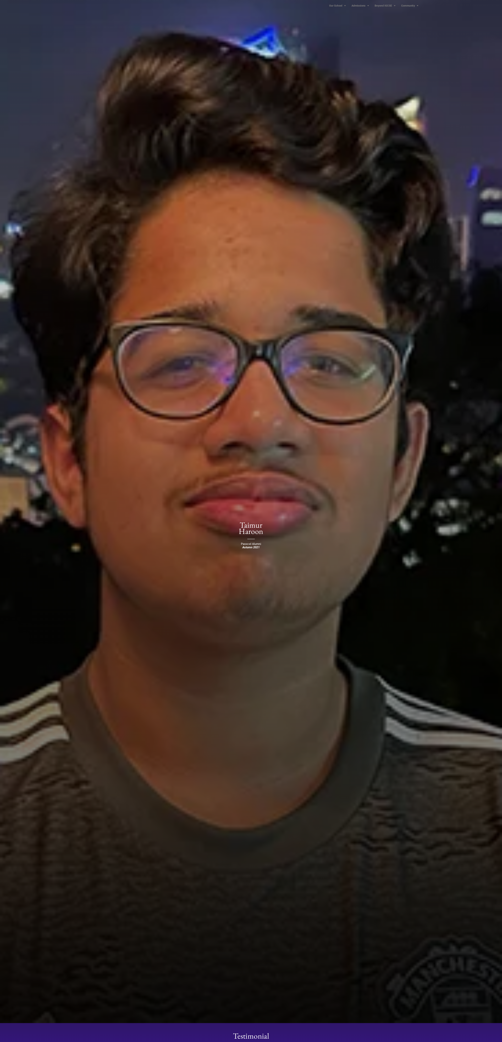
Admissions (359, 5)
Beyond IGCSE (383, 5)
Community (408, 5)
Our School (335, 5)
